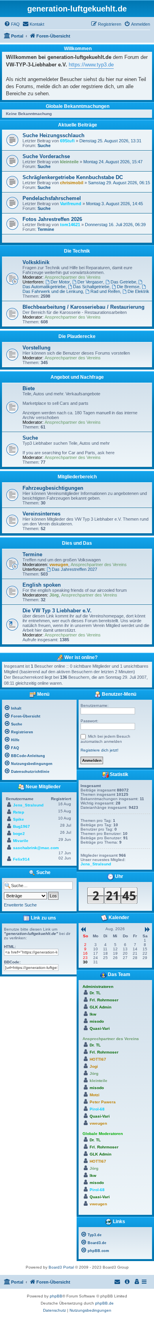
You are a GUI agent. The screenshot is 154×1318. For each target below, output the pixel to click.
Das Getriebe (123, 281)
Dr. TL (95, 993)
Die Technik (77, 251)
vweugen (58, 564)
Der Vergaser (90, 281)
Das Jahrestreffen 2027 (74, 569)
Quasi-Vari (100, 1028)
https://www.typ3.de (91, 65)
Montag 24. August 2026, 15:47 (113, 161)
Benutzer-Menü (118, 694)
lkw (93, 1014)
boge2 (19, 833)
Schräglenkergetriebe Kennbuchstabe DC (73, 177)
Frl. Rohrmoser (104, 1000)
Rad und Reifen (105, 291)
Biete (29, 388)
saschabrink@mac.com (36, 848)
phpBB (56, 1296)
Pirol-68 (97, 1109)
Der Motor (60, 281)
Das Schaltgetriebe (91, 286)
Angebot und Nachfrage (77, 377)
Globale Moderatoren (103, 1133)
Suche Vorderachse (46, 156)
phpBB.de (104, 1303)
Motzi (95, 1095)
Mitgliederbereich (77, 477)
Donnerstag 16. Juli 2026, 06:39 (115, 224)
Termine (46, 229)
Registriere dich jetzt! (99, 750)
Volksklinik (36, 262)
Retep (18, 812)
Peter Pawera (103, 1102)
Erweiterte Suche (20, 905)
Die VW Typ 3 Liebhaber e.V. (57, 611)
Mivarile (20, 840)
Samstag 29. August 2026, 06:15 (119, 182)
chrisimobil (71, 182)
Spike (18, 819)
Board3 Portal (61, 1267)
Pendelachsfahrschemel (52, 198)
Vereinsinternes (41, 514)
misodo (97, 1021)
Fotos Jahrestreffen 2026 (52, 219)
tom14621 (70, 224)
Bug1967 (21, 826)
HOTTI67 (98, 1059)
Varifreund (70, 203)
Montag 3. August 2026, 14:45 (114, 203)
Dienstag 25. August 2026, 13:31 (110, 140)
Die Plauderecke (77, 336)
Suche (44, 145)
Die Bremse (128, 286)
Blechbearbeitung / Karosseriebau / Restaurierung (84, 307)
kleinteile (69, 161)
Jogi (94, 1066)
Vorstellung (37, 348)
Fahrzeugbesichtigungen (53, 488)
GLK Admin (100, 1007)
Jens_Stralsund (28, 805)
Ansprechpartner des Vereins (73, 277)
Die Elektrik (138, 291)
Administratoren (98, 986)
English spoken (42, 585)
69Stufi (67, 140)
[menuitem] (12, 24)
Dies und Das (77, 543)
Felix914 (21, 859)
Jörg (54, 595)
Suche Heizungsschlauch (54, 135)
